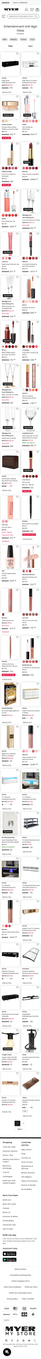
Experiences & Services (27, 1167)
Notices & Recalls (28, 1185)
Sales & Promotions (29, 1181)
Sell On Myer (8, 1229)
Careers (6, 1208)
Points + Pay (8, 1155)
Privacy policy (12, 1299)
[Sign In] (26, 9)
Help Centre (26, 1150)
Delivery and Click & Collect (11, 1160)
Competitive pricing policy (20, 1275)
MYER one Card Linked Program (9, 1182)
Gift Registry (26, 1177)
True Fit (6, 1172)
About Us (6, 1212)
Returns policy (20, 1269)
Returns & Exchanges (7, 1167)
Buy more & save (29, 534)
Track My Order (9, 1147)
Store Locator (27, 1162)
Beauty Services (28, 1173)
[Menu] (3, 16)
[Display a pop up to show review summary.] (15, 134)
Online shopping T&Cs (20, 1281)
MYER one (7, 1200)
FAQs (23, 1154)
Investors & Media (10, 1216)
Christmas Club (9, 1225)
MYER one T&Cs (31, 1287)
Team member (28, 1299)
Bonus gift (6, 138)
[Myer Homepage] (11, 11)
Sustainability (8, 1221)
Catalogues (7, 1176)
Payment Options (10, 1151)
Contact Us (26, 1158)
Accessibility (26, 1189)
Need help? (7, 1352)
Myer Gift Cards (9, 1204)
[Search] (36, 16)
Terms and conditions (12, 1287)
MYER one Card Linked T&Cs (20, 1293)
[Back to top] (36, 1354)
